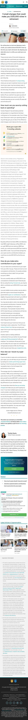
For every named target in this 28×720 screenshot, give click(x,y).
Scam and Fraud (12, 697)
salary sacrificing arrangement (10, 339)
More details (13, 514)
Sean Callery (23, 421)
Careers (17, 697)
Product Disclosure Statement (19, 709)
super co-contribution (14, 294)
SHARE (24, 31)
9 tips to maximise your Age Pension (6, 548)
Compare (14, 468)
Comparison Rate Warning (9, 615)
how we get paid (18, 577)
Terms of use (12, 694)
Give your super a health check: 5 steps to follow (21, 534)
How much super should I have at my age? (15, 481)
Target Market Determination (6, 710)
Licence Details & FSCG (20, 694)
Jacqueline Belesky (5, 421)
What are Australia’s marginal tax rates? (5, 534)
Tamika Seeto (14, 25)
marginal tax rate (21, 348)
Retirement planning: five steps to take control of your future (21, 549)
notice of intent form (6, 327)
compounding (20, 81)
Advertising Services (22, 698)
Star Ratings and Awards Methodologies (9, 698)
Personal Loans (19, 6)
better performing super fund (17, 362)
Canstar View (16, 684)
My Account (11, 684)
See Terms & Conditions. (20, 517)
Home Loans (11, 6)
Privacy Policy (6, 694)
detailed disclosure (14, 574)
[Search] (27, 2)
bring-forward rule (15, 283)
